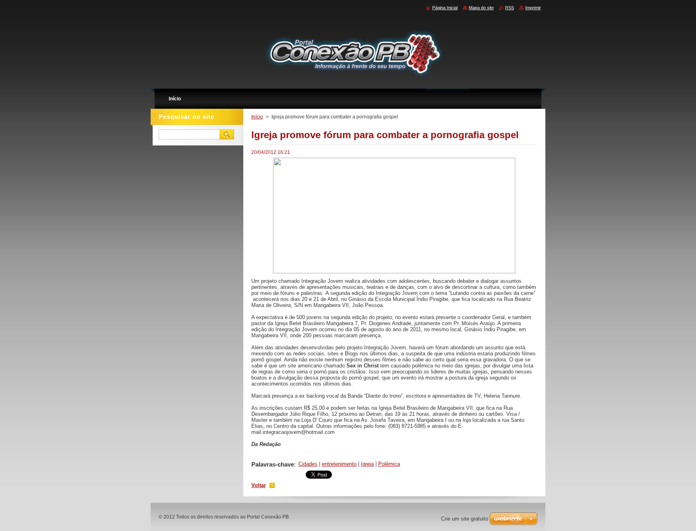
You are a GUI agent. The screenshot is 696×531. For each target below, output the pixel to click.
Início (257, 116)
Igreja (367, 464)
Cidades (307, 464)
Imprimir (533, 7)
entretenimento (339, 464)
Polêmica (389, 464)
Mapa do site (481, 7)
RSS (509, 7)
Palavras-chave (272, 464)
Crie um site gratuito (464, 519)
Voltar (258, 485)
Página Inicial (445, 7)
